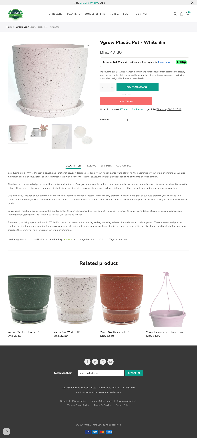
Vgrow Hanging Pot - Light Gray (164, 332)
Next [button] (85, 80)
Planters (73, 13)
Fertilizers (54, 13)
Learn (127, 13)
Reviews (91, 165)
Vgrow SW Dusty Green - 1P (24, 332)
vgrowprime (22, 239)
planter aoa (121, 239)
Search (63, 401)
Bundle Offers (94, 13)
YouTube (110, 362)
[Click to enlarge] (88, 44)
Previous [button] (16, 80)
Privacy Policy (79, 401)
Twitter (95, 362)
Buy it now (126, 101)
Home (9, 26)
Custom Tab (123, 165)
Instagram (103, 362)
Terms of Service (102, 405)
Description (73, 165)
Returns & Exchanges (101, 401)
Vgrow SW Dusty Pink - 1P (115, 332)
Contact (142, 13)
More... (114, 13)
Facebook (127, 120)
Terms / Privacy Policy (78, 405)
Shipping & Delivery (127, 401)
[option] (50, 80)
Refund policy (123, 405)
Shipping (106, 165)
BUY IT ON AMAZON (138, 87)
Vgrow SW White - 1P (67, 332)
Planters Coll (21, 26)
